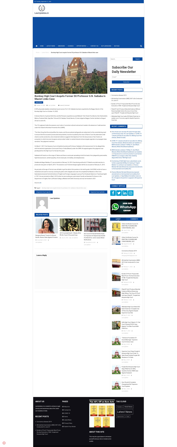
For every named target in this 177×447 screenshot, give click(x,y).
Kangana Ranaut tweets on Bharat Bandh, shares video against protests (46, 236)
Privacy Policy (68, 423)
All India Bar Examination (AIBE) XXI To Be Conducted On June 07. (131, 262)
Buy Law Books (106, 46)
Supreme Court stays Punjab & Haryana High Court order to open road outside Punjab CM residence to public (131, 354)
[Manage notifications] (4, 442)
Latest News (51, 46)
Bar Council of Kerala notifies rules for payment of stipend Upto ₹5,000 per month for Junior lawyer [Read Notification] (94, 236)
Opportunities (81, 46)
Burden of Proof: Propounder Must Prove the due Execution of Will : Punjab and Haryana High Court (130, 277)
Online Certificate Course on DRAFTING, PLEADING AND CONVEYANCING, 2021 (130, 239)
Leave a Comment (65, 105)
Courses (71, 46)
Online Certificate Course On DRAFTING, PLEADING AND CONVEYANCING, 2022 (130, 226)
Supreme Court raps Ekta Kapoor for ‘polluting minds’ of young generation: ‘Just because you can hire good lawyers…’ (45, 192)
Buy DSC (116, 46)
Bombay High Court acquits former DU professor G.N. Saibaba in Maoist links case (64, 188)
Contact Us (94, 46)
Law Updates (51, 105)
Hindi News (61, 46)
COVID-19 (67, 413)
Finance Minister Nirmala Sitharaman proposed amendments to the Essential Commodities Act (127, 166)
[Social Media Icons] (113, 193)
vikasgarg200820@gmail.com (129, 255)
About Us (67, 406)
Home (42, 46)
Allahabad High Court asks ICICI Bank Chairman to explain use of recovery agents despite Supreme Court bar (125, 118)
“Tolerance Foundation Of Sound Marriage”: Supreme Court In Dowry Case (129, 340)
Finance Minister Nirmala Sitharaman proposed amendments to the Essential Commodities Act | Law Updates (126, 174)
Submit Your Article (70, 426)
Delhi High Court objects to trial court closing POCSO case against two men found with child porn (131, 325)
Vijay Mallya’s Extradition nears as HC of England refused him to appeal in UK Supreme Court (127, 178)
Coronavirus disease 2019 (118, 95)
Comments (134, 219)
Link (40, 182)
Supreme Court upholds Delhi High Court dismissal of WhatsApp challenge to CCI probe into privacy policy (99, 192)
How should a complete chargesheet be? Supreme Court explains (129, 384)
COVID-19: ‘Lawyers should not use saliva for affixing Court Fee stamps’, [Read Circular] (127, 135)
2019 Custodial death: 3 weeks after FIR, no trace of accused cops (70, 234)
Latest (118, 219)
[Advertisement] (88, 30)
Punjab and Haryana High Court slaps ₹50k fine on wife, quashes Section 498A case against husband (131, 370)
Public (128, 416)
